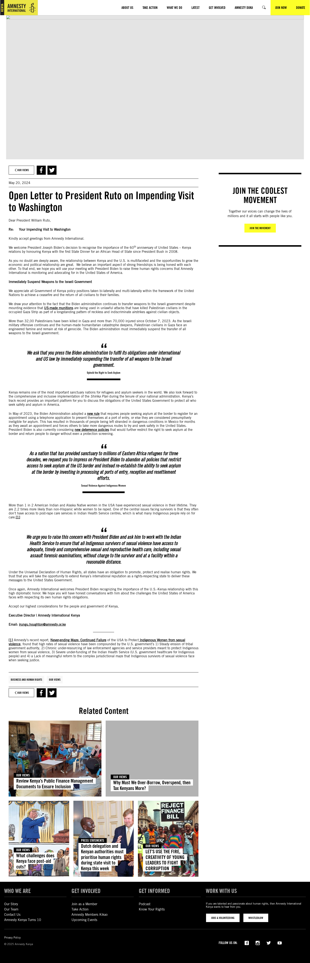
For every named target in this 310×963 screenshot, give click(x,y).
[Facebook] (247, 942)
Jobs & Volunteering (223, 918)
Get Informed (154, 890)
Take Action (80, 909)
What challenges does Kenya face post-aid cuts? (35, 861)
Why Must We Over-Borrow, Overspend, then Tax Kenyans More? (151, 785)
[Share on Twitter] (52, 170)
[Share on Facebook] (41, 170)
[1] (18, 517)
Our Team (11, 909)
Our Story (11, 904)
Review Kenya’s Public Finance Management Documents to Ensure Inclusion (54, 783)
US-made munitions (58, 308)
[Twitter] (268, 942)
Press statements (92, 841)
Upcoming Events (84, 920)
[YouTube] (279, 942)
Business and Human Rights (26, 679)
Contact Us (12, 915)
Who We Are (17, 890)
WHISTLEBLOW (255, 918)
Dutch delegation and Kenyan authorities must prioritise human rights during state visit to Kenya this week (102, 857)
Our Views (55, 679)
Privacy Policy (12, 937)
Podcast (144, 904)
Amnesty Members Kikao (89, 915)
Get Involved (86, 890)
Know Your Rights (152, 909)
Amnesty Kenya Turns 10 (22, 920)
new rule (93, 414)
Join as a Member (84, 904)
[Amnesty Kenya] (19, 7)
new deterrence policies (92, 430)
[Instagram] (257, 942)
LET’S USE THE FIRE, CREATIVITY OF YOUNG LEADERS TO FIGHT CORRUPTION (165, 859)
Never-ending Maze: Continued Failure (78, 640)
